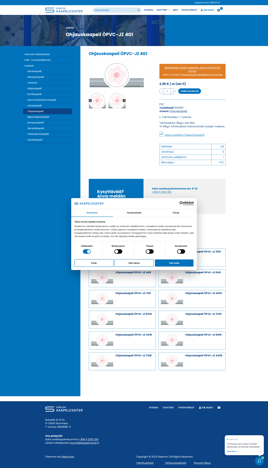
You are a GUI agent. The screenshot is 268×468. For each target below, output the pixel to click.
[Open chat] (259, 461)
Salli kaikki (174, 263)
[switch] (118, 251)
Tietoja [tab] (176, 212)
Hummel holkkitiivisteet (37, 54)
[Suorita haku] (139, 10)
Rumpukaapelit (35, 122)
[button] (97, 100)
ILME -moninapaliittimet (38, 60)
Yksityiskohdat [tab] (134, 212)
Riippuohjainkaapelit (38, 116)
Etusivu (148, 10)
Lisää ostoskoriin (190, 91)
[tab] (115, 86)
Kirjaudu (209, 10)
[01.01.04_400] (117, 74)
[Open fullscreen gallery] (142, 86)
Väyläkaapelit (34, 139)
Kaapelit (29, 65)
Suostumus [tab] (92, 212)
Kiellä (94, 263)
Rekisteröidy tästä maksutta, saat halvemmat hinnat (192, 69)
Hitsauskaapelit (35, 77)
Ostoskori (219, 407)
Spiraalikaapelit (35, 128)
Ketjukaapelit (34, 88)
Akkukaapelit (34, 71)
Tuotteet (168, 407)
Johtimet (32, 82)
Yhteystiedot (189, 10)
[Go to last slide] (90, 100)
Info (175, 10)
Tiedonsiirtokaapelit (38, 134)
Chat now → (232, 451)
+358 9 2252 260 (162, 192)
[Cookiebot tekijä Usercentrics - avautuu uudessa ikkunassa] (181, 203)
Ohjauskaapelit (35, 111)
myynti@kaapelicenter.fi (84, 443)
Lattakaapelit (34, 105)
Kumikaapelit (34, 94)
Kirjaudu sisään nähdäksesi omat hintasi (202, 74)
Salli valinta (134, 263)
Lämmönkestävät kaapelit (41, 99)
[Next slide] (124, 100)
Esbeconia (68, 456)
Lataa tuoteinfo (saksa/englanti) (185, 135)
